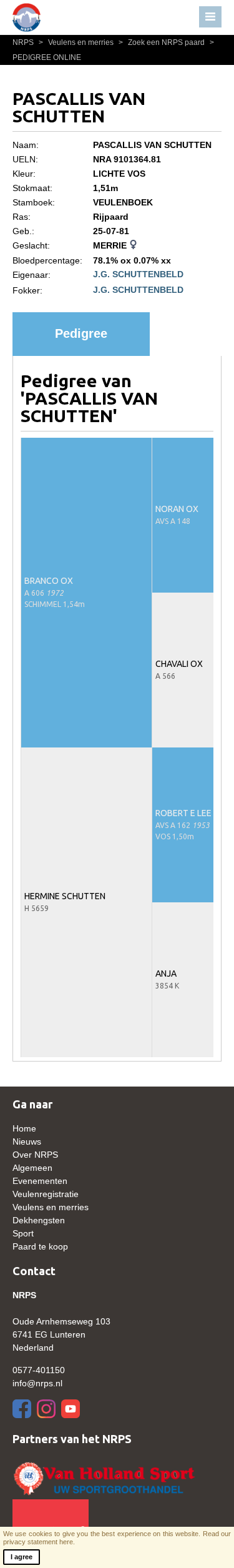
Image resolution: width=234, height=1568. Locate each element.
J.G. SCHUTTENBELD (138, 274)
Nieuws (26, 1141)
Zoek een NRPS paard (163, 42)
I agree (21, 1557)
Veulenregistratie (45, 1194)
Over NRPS (35, 1155)
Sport (23, 1233)
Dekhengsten (38, 1220)
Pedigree (81, 333)
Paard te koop (40, 1246)
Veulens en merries (77, 42)
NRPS (24, 42)
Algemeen (32, 1168)
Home (24, 1128)
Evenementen (39, 1181)
